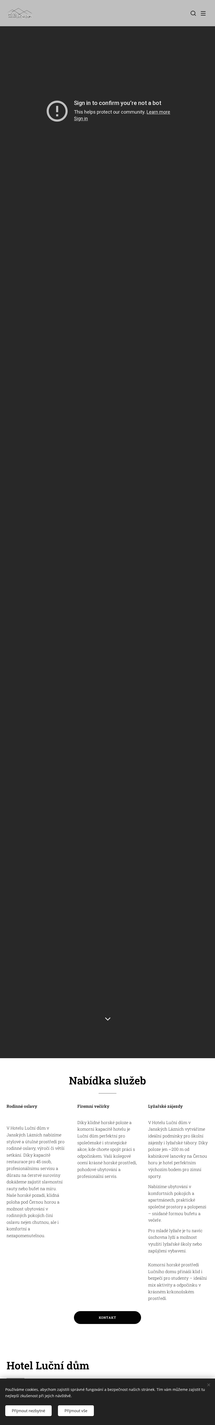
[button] (192, 13)
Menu (203, 13)
